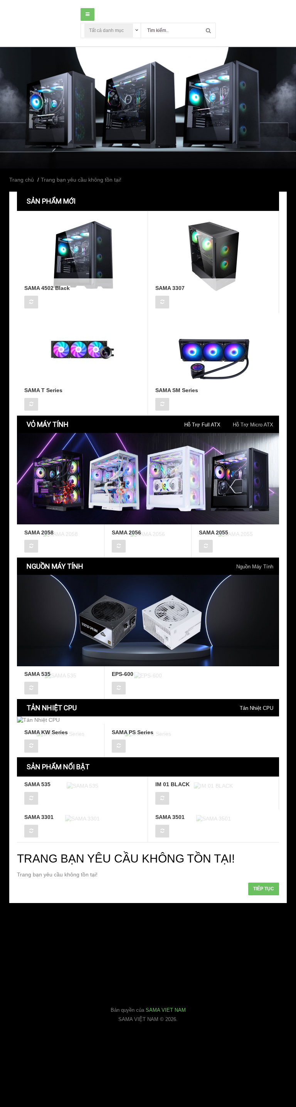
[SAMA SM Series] (213, 357)
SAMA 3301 (39, 817)
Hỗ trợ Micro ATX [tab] (253, 425)
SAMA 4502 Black (47, 288)
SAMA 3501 (170, 817)
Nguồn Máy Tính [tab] (254, 567)
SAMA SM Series (176, 390)
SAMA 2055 (213, 532)
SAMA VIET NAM (166, 1010)
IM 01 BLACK (172, 784)
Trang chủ (21, 180)
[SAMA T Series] (82, 357)
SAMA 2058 (39, 532)
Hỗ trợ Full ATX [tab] (202, 425)
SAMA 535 (37, 674)
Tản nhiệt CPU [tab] (256, 708)
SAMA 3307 (170, 288)
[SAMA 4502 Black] (82, 255)
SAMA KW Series (46, 732)
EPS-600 (122, 674)
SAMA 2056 (126, 532)
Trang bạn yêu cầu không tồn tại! (81, 180)
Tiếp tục (263, 888)
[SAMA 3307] (213, 255)
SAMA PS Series (132, 732)
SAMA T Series (43, 390)
